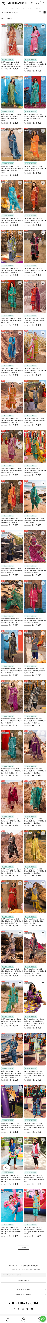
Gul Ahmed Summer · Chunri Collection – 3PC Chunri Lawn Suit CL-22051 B (11, 571)
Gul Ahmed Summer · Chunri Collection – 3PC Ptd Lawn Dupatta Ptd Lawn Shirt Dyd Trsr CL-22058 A (34, 1022)
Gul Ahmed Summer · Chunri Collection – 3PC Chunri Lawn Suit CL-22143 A (34, 921)
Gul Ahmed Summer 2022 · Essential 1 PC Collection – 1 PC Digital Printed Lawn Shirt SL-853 (11, 1126)
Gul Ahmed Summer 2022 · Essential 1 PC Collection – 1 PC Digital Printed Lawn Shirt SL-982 (34, 1231)
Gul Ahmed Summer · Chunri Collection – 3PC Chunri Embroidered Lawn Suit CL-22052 (11, 117)
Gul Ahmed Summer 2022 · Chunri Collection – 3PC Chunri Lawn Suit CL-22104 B (12, 771)
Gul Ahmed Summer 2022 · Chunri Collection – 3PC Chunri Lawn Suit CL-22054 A (35, 571)
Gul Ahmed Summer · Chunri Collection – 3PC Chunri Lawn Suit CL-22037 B (11, 321)
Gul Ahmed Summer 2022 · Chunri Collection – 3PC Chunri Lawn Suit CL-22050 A (35, 471)
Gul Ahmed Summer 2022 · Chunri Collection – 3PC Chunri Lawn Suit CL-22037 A (35, 270)
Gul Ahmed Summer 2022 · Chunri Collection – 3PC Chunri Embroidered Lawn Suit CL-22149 (12, 169)
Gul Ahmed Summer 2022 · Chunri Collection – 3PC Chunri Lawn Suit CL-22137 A (35, 871)
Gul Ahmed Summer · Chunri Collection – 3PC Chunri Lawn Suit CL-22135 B (11, 821)
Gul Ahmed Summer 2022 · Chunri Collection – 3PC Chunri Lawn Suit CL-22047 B (12, 421)
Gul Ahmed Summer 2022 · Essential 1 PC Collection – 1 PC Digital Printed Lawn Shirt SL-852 (34, 1074)
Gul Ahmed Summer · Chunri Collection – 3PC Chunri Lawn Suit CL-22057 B (11, 721)
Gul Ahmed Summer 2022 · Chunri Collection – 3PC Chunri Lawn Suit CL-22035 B (12, 220)
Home (7, 9)
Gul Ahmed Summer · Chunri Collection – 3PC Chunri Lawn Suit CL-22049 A (34, 421)
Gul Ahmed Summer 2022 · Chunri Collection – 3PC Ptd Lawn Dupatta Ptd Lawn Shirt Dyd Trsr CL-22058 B (11, 1074)
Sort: (3, 18)
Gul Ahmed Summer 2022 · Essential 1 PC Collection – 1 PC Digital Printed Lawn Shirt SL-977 (34, 1178)
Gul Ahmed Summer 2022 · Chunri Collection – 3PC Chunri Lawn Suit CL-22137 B (12, 921)
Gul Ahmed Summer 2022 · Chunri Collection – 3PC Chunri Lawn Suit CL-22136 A (35, 821)
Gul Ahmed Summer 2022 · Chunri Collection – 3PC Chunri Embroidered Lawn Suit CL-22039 (35, 65)
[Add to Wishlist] (20, 26)
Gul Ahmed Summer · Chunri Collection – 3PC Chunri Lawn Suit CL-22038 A (34, 321)
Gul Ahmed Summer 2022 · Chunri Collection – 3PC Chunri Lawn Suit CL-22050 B (12, 521)
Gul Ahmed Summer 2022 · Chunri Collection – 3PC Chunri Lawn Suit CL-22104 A (35, 721)
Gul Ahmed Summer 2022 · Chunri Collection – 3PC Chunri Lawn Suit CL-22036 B (12, 270)
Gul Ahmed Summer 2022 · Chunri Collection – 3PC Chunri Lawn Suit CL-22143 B (12, 971)
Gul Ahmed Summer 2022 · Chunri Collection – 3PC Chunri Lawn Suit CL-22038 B (12, 371)
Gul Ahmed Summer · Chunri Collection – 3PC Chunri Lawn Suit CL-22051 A (34, 521)
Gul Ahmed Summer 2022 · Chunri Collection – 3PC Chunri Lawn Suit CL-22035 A (35, 168)
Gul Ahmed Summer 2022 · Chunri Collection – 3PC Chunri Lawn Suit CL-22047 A (35, 371)
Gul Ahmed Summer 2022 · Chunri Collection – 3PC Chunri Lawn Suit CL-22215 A (35, 971)
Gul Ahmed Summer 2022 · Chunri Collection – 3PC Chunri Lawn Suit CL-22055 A (35, 621)
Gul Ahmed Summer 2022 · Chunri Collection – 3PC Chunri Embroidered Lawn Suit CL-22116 (35, 117)
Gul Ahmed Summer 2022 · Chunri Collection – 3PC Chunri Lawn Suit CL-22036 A (35, 220)
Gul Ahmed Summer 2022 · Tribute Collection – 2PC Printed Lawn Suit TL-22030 (10, 64)
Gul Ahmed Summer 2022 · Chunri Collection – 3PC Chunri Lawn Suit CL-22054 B (12, 621)
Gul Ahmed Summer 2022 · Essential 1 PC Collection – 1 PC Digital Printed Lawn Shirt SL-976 (11, 1178)
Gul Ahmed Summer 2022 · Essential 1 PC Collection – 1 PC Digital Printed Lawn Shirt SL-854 (34, 1126)
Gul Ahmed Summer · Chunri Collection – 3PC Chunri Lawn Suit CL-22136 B (11, 871)
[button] (6, 1167)
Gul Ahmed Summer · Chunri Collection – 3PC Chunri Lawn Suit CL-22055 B (11, 671)
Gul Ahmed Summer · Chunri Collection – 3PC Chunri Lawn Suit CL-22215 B (11, 1021)
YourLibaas (18, 3)
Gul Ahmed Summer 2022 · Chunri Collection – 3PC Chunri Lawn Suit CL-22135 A (35, 771)
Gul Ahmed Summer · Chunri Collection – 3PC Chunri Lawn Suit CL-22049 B (11, 471)
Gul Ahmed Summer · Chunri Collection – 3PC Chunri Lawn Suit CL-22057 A (34, 671)
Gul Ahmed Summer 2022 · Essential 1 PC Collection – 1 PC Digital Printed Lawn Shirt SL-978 (11, 1231)
